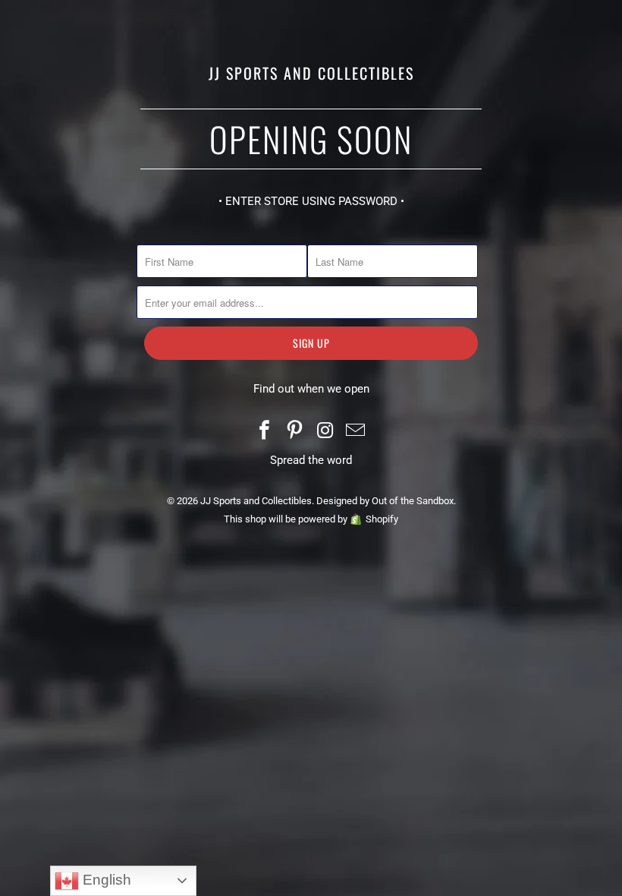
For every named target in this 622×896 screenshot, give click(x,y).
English (105, 880)
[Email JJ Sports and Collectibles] (356, 432)
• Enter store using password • (311, 201)
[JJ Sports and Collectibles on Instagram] (325, 432)
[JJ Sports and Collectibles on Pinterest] (295, 432)
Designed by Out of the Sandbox (385, 500)
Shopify (382, 519)
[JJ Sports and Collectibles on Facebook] (265, 432)
